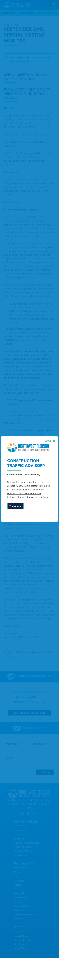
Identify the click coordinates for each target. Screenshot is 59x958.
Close (48, 441)
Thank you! (15, 506)
